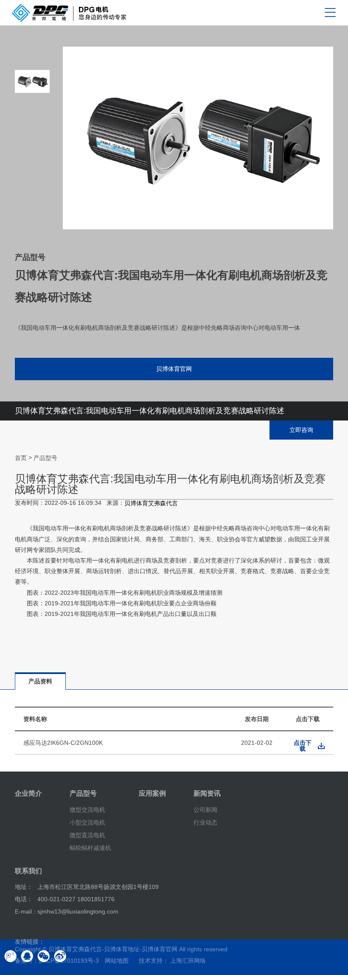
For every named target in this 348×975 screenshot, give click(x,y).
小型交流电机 (87, 822)
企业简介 (28, 793)
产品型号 (45, 457)
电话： (24, 899)
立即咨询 (301, 429)
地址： (24, 886)
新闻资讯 (207, 793)
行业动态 (205, 822)
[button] (32, 212)
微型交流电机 (87, 809)
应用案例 (152, 793)
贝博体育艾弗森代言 (151, 503)
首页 (21, 457)
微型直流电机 (87, 835)
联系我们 (28, 871)
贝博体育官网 (174, 368)
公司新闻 (205, 809)
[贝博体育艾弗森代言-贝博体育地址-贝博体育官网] (69, 12)
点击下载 (303, 746)
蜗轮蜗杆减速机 (90, 847)
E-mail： (26, 911)
